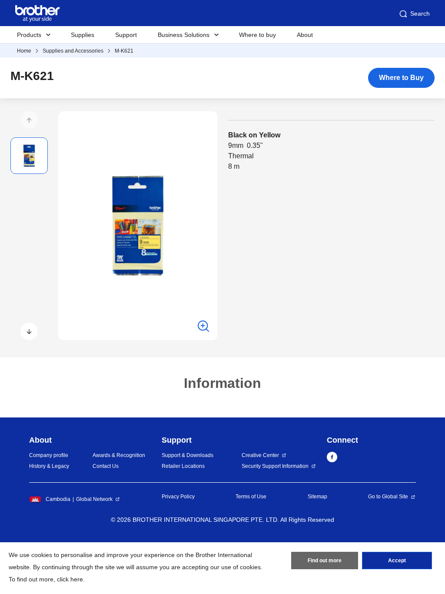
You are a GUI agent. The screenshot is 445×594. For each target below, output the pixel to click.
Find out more (325, 560)
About (305, 34)
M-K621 (124, 51)
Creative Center (260, 455)
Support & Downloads (187, 455)
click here (70, 579)
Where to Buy (401, 77)
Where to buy (257, 34)
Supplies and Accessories (73, 51)
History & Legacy (49, 466)
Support (126, 34)
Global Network (94, 499)
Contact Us (106, 466)
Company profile (48, 455)
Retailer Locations (183, 466)
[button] (29, 120)
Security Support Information (275, 466)
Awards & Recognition (119, 455)
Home (24, 51)
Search (420, 13)
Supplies (82, 34)
